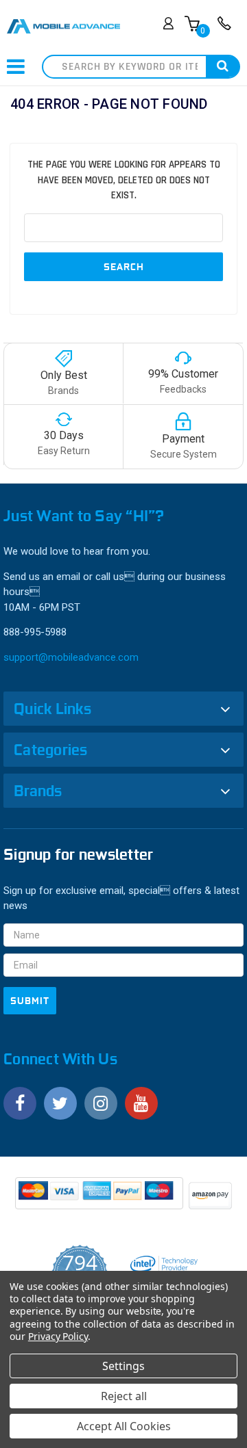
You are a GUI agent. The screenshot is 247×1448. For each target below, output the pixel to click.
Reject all (124, 1396)
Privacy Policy (58, 1336)
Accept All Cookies (124, 1426)
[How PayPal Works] (100, 1197)
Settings (123, 1365)
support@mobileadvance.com (71, 657)
